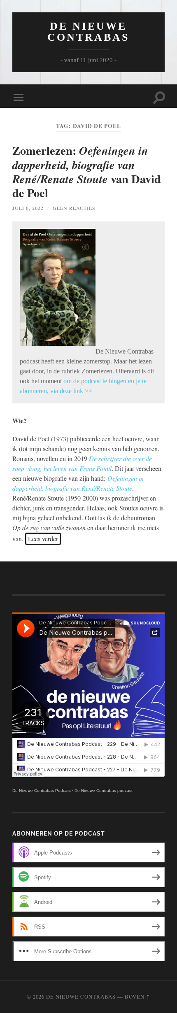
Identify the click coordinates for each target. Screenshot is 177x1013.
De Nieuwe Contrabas (88, 31)
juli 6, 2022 (28, 208)
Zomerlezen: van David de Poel (86, 171)
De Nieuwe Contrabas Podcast (41, 790)
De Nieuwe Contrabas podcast (104, 790)
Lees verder (43, 538)
